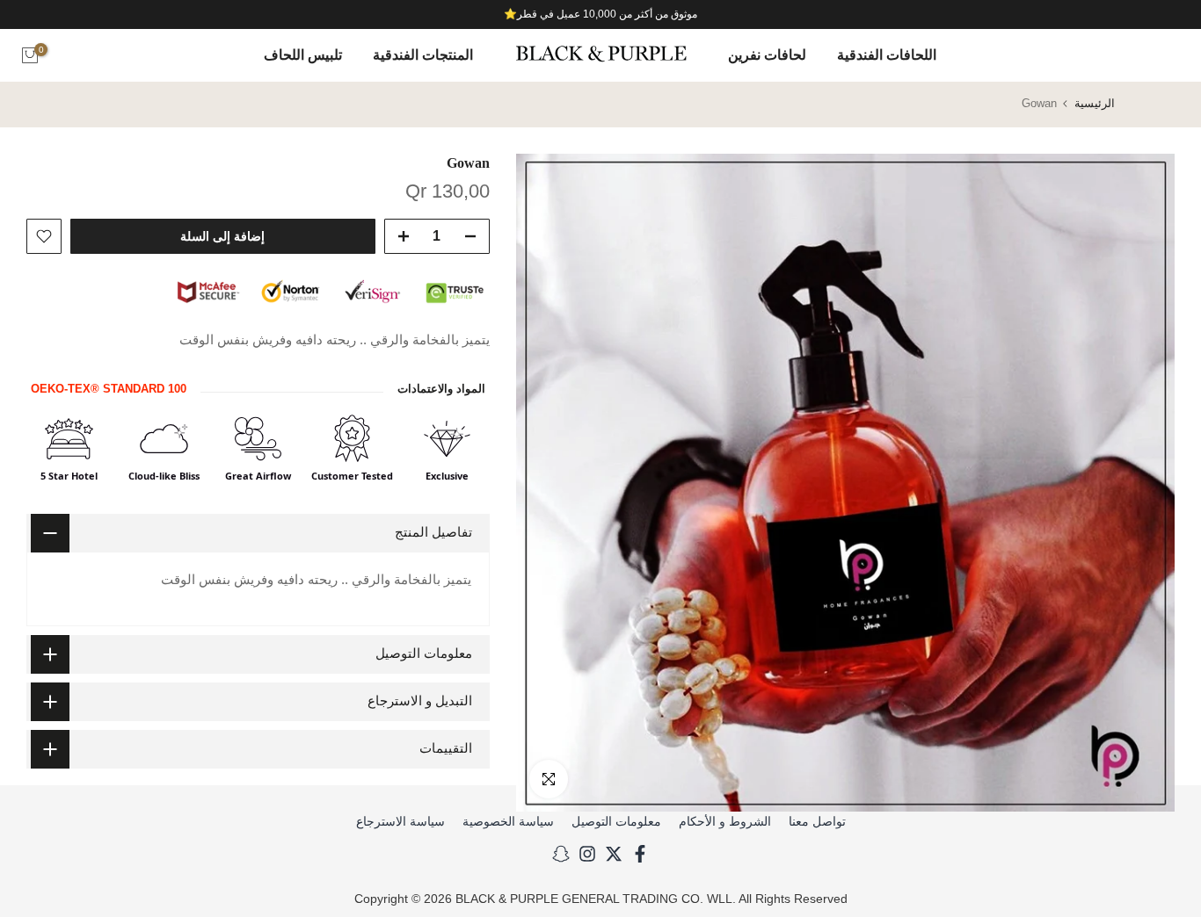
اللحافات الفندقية (886, 54)
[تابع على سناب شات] (561, 854)
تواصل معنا (817, 821)
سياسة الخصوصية (508, 821)
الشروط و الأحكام (725, 821)
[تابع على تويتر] (613, 854)
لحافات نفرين (767, 54)
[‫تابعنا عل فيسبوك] (640, 854)
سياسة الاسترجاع (400, 821)
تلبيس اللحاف (303, 54)
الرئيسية (1094, 103)
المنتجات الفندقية (423, 54)
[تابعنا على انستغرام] (587, 854)
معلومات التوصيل (616, 821)
